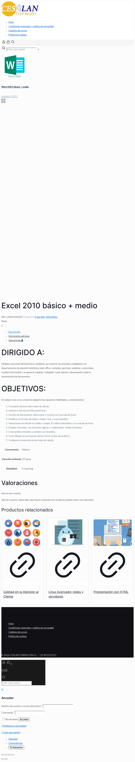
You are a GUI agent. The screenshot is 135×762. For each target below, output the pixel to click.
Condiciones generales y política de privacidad (31, 26)
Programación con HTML (111, 592)
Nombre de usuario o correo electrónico (21, 706)
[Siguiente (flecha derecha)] (6, 759)
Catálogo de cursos (17, 31)
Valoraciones (15, 340)
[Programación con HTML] (113, 532)
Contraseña (7, 713)
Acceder (24, 719)
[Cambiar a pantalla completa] (6, 754)
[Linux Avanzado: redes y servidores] (68, 532)
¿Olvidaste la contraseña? (14, 726)
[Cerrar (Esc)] (12, 754)
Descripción (14, 332)
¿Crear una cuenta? (10, 732)
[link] (38, 50)
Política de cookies (17, 35)
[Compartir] (9, 754)
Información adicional (18, 336)
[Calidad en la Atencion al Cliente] (22, 532)
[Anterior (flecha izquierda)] (2, 759)
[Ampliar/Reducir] (2, 754)
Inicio (11, 22)
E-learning (40, 317)
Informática (51, 317)
